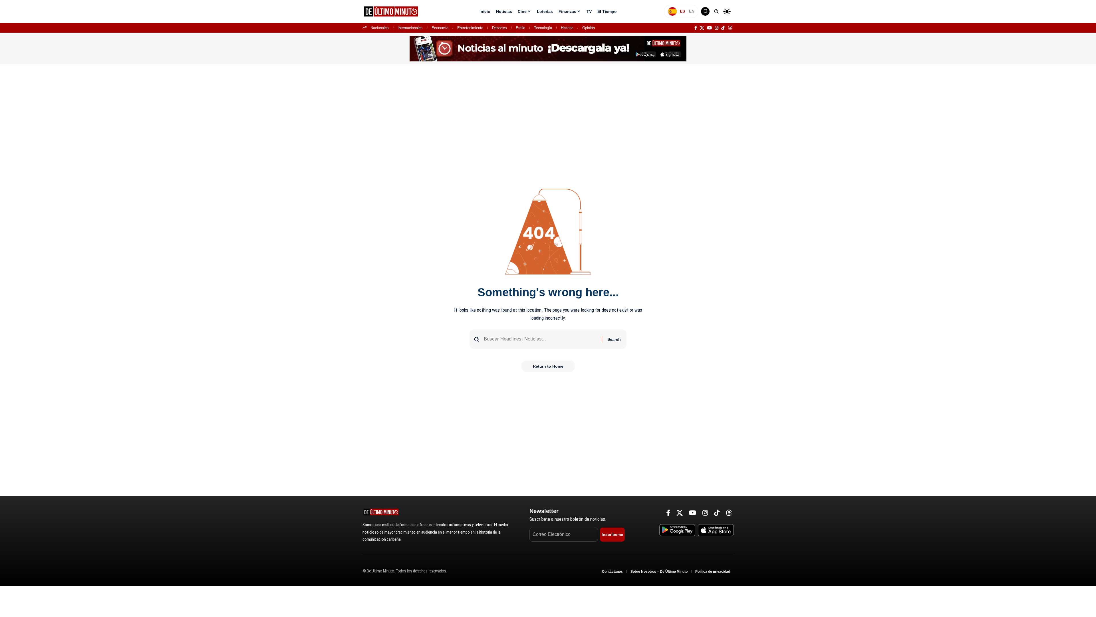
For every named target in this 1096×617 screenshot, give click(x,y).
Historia (567, 28)
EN (691, 11)
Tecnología (543, 28)
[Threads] (730, 28)
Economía (440, 28)
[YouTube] (709, 28)
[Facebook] (695, 28)
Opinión (588, 28)
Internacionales (410, 28)
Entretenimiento (470, 28)
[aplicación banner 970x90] (548, 48)
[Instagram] (716, 28)
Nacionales (379, 28)
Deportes (499, 28)
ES (682, 11)
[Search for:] (541, 339)
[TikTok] (723, 28)
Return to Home (548, 366)
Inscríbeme (612, 534)
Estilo (520, 28)
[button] (716, 11)
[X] (702, 28)
